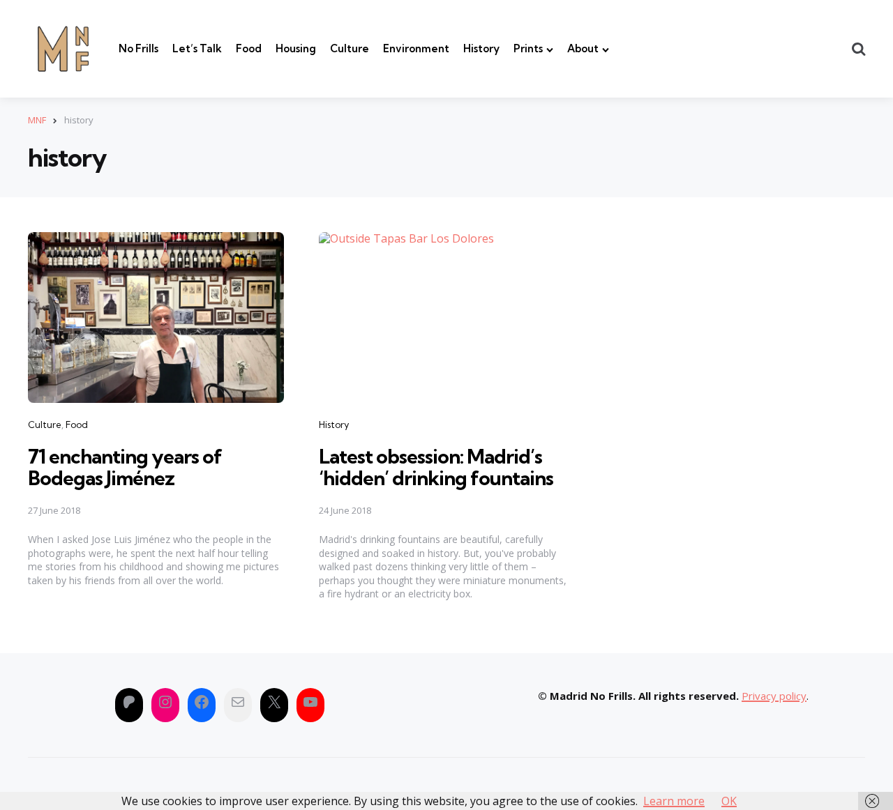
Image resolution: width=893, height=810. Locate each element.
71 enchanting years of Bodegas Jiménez (125, 467)
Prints (528, 48)
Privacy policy (774, 696)
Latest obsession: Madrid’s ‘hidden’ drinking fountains (436, 467)
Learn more (674, 801)
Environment (416, 48)
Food (249, 48)
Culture (349, 48)
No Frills (138, 48)
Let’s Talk (197, 48)
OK (729, 801)
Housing (296, 48)
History (481, 48)
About (583, 48)
